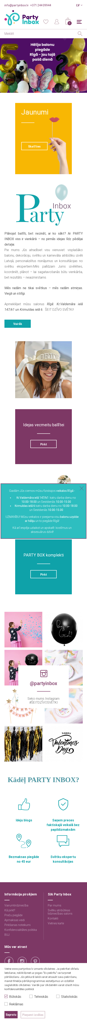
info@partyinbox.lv (16, 5)
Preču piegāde (13, 915)
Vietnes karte (56, 923)
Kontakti (53, 918)
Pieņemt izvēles (33, 1015)
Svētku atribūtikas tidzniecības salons (60, 912)
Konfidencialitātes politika (20, 929)
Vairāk (17, 324)
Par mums (54, 905)
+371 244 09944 (40, 5)
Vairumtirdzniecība (16, 905)
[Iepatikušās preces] (46, 21)
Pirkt (43, 444)
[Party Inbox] (21, 17)
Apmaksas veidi (14, 920)
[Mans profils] (57, 21)
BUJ (7, 934)
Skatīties (34, 146)
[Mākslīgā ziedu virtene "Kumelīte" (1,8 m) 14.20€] (64, 482)
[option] (43, 65)
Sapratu (11, 1014)
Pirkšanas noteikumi (17, 925)
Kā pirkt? (9, 910)
